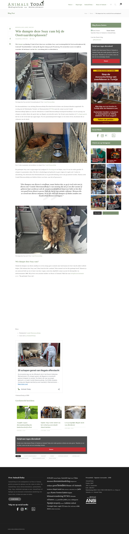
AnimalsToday (18, 38)
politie (69, 499)
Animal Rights (57, 478)
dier (36, 49)
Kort (26, 27)
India (63, 489)
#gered (52, 456)
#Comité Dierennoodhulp (30, 456)
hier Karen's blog (98, 37)
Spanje (50, 503)
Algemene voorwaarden (100, 477)
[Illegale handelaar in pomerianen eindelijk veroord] (114, 202)
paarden (60, 500)
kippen (70, 492)
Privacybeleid (89, 477)
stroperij (56, 503)
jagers (49, 492)
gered (55, 485)
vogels (59, 506)
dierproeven (73, 481)
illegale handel (57, 489)
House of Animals (101, 4)
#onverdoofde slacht (22, 458)
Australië (64, 478)
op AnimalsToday (30, 335)
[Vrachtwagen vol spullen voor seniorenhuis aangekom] (98, 202)
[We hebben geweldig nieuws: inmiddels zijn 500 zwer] (98, 155)
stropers (62, 503)
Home (86, 13)
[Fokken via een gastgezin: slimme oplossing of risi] (98, 171)
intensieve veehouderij (69, 489)
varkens (67, 503)
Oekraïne (73, 496)
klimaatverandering (55, 496)
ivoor (76, 489)
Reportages (79, 4)
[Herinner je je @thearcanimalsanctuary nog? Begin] (114, 171)
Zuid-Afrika (57, 509)
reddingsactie (74, 499)
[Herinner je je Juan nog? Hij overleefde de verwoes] (114, 187)
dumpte (20, 44)
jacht (79, 489)
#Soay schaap (52, 458)
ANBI (109, 477)
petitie (65, 499)
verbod (73, 503)
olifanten (50, 499)
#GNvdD (50, 478)
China (76, 478)
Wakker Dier (67, 506)
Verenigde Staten (52, 506)
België (69, 478)
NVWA (51, 109)
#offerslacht (76, 456)
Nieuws (70, 4)
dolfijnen (49, 485)
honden (62, 485)
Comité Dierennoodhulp (49, 102)
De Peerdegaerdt (52, 169)
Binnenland (19, 27)
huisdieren (50, 489)
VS (63, 506)
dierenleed (50, 481)
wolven (52, 509)
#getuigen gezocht (63, 456)
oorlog (55, 499)
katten (65, 492)
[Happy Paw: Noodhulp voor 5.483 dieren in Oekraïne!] (98, 187)
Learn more (14, 499)
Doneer (51, 449)
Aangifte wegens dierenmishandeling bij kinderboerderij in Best (24, 425)
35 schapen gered (81, 114)
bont (72, 478)
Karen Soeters (111, 30)
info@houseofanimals (77, 273)
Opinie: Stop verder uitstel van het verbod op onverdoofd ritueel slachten (50, 425)
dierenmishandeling (62, 481)
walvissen (73, 506)
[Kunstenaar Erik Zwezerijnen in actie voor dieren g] (114, 155)
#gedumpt (43, 456)
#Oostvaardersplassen (39, 458)
